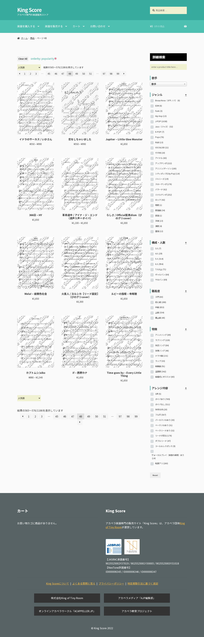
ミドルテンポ (163, 194)
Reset (155, 475)
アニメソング (163, 334)
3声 (158, 393)
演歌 (158, 226)
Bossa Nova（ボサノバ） (167, 100)
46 (56, 73)
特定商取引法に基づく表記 (142, 583)
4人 (158, 253)
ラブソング (162, 340)
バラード (161, 189)
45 (49, 73)
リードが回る (163, 435)
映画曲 (160, 366)
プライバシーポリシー (111, 583)
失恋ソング (162, 345)
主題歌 (160, 371)
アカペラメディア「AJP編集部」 (137, 598)
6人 (159, 264)
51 (90, 73)
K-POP (159, 131)
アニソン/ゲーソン (165, 168)
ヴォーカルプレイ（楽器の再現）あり (168, 457)
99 (118, 73)
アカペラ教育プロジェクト (137, 611)
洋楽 (159, 220)
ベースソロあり (163, 425)
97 (104, 73)
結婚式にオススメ (165, 376)
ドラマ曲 (161, 355)
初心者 (160, 302)
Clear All (22, 58)
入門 (159, 296)
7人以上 (160, 269)
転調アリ (161, 463)
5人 (159, 258)
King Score (29, 9)
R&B (159, 142)
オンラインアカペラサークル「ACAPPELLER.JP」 (67, 611)
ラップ (160, 361)
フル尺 (160, 414)
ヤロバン (161, 279)
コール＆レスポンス (165, 446)
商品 (32, 38)
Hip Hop (161, 116)
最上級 (160, 317)
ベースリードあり (164, 430)
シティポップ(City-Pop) (167, 173)
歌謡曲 (160, 210)
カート (76, 26)
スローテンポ (163, 184)
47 (63, 73)
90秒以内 (161, 409)
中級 (159, 307)
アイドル (161, 158)
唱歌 (158, 205)
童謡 (159, 231)
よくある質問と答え (83, 583)
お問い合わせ (98, 26)
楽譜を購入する (26, 26)
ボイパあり (162, 399)
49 (76, 73)
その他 (160, 152)
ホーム (24, 38)
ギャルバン (162, 274)
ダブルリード (163, 440)
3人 (158, 248)
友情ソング (162, 350)
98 (111, 73)
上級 (159, 312)
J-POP (161, 121)
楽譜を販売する (54, 26)
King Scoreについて (57, 583)
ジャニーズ (161, 178)
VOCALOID (162, 147)
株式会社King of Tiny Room (67, 598)
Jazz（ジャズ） (164, 126)
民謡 (158, 215)
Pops (159, 137)
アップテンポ (163, 163)
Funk (158, 111)
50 (83, 73)
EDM (158, 105)
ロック (160, 199)
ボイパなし (162, 404)
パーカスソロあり (165, 420)
